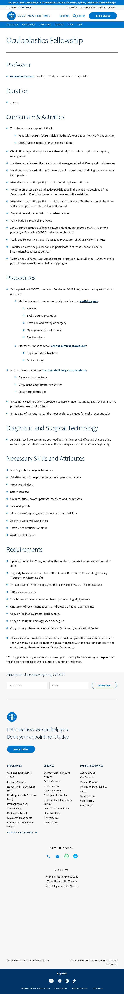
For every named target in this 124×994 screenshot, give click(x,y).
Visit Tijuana (87, 800)
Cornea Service (52, 781)
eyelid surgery (89, 301)
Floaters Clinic (52, 813)
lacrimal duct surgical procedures (65, 370)
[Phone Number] (48, 856)
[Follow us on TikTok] (74, 981)
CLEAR (10, 777)
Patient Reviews (89, 782)
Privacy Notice (61, 988)
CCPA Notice (98, 988)
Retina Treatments (17, 813)
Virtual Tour (87, 3)
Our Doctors (87, 777)
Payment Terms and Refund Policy (35, 988)
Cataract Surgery (16, 782)
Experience (12, 24)
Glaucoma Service (53, 790)
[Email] (57, 856)
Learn (71, 24)
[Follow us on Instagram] (67, 981)
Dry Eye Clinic (51, 817)
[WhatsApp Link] (66, 856)
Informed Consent (79, 988)
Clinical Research (88, 7)
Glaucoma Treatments (19, 817)
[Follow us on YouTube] (51, 981)
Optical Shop (51, 822)
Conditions (45, 24)
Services (59, 24)
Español (64, 16)
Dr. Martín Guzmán (22, 76)
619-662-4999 (24, 7)
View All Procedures (20, 832)
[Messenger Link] (75, 856)
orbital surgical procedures (68, 346)
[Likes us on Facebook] (59, 981)
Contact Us (86, 805)
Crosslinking (14, 808)
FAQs (83, 791)
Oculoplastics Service (55, 795)
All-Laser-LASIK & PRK (19, 772)
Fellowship (72, 7)
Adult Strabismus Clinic (56, 808)
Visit (80, 24)
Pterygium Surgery (17, 803)
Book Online (102, 15)
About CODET (87, 772)
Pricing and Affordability (93, 786)
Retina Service (51, 785)
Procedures (28, 24)
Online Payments (107, 7)
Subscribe (104, 685)
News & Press (87, 796)
